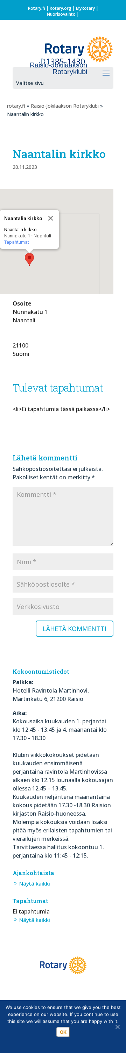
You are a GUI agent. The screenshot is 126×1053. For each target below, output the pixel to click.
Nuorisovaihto (61, 14)
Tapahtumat (16, 242)
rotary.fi (16, 105)
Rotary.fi (36, 8)
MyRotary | (87, 8)
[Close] (50, 218)
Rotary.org (60, 8)
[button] (29, 259)
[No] (117, 1026)
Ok (63, 1032)
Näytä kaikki (34, 883)
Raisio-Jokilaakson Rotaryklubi (65, 105)
